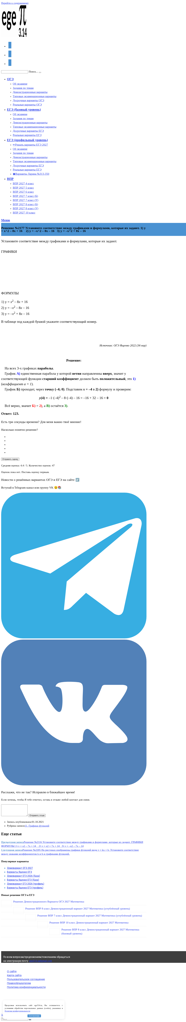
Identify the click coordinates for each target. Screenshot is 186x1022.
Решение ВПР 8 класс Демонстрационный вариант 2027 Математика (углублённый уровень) (77, 908)
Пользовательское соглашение (26, 979)
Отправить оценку (10, 459)
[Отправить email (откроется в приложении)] (9, 62)
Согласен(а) (34, 1016)
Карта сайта (14, 975)
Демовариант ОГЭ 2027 (20, 868)
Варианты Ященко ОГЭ (19, 871)
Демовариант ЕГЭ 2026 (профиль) (25, 883)
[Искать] (30, 1019)
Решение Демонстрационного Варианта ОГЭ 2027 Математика (48, 901)
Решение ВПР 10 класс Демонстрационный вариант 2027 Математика (88, 922)
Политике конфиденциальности (17, 1011)
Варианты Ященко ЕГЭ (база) (23, 879)
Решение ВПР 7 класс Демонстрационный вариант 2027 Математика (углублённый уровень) (89, 915)
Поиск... (33, 71)
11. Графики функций (37, 825)
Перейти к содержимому (15, 3)
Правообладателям (19, 983)
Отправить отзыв (36, 815)
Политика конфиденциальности (26, 987)
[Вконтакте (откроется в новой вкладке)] (9, 54)
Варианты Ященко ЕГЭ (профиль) (25, 887)
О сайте (12, 971)
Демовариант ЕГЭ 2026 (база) (23, 875)
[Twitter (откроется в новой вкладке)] (9, 45)
